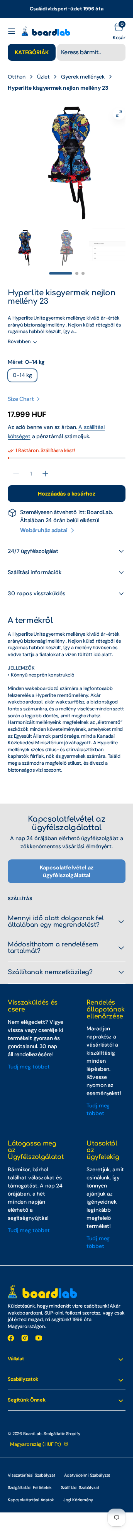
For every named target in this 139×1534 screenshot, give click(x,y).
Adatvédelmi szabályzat (87, 1467)
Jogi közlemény (78, 1492)
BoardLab (32, 1425)
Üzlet (43, 76)
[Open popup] (49, 354)
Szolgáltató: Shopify (62, 1425)
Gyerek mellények (83, 76)
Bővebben (19, 334)
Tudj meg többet (29, 1058)
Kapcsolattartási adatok (31, 1492)
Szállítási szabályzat (80, 1479)
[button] (11, 31)
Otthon (16, 76)
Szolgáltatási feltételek (30, 1479)
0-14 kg (25, 369)
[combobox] (91, 52)
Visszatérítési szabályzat (31, 1467)
